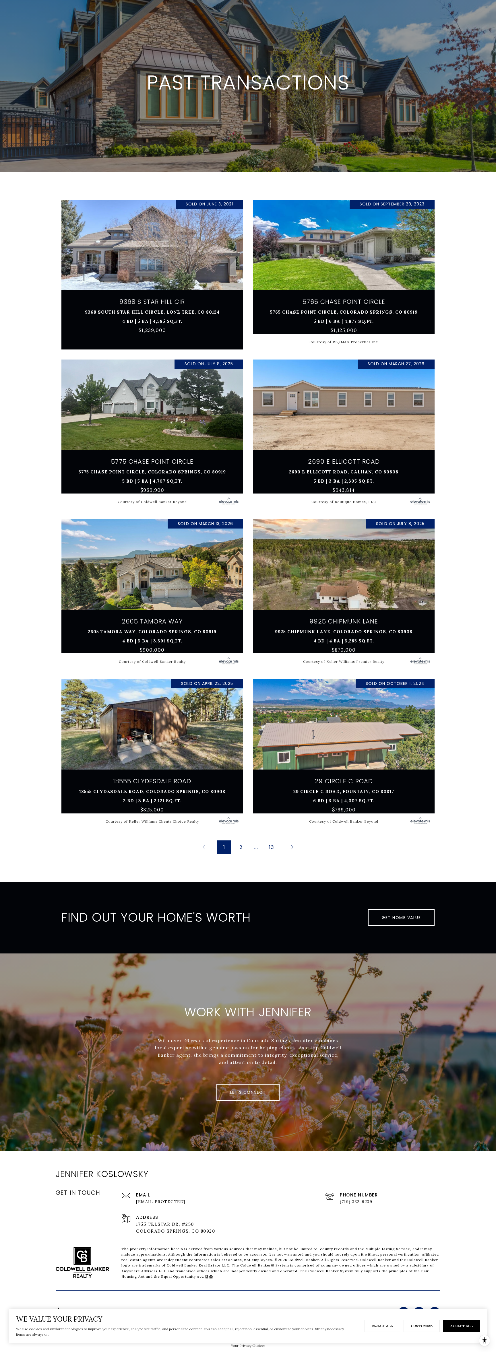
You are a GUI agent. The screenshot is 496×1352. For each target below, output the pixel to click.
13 (271, 847)
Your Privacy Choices (248, 1345)
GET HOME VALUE (401, 917)
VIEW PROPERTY (152, 272)
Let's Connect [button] (248, 1092)
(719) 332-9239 (356, 1201)
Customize (422, 1326)
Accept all (461, 1326)
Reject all (382, 1326)
